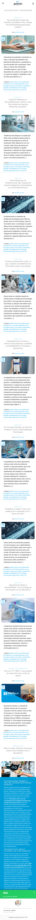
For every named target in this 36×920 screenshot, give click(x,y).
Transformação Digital (9, 89)
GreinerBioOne (7, 84)
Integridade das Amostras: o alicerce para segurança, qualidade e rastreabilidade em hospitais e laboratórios (18, 344)
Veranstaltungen (14, 668)
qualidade (6, 87)
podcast (12, 86)
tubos (17, 89)
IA (12, 84)
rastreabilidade (13, 87)
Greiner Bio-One (19, 32)
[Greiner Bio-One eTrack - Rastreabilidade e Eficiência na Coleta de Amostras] (18, 3)
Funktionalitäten (18, 746)
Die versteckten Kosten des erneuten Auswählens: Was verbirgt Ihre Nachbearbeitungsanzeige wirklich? (18, 23)
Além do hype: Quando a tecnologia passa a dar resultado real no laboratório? (18, 750)
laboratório (22, 84)
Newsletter (18, 17)
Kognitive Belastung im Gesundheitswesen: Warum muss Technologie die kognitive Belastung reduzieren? (18, 103)
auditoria (11, 82)
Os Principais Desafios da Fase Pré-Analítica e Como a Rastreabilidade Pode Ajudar (18, 429)
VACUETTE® (23, 89)
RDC (19, 87)
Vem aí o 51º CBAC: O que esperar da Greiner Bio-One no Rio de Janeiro (18, 673)
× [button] (34, 892)
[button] (3, 3)
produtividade (26, 86)
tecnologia (23, 87)
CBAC (16, 82)
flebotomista (25, 82)
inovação (15, 84)
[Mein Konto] (33, 3)
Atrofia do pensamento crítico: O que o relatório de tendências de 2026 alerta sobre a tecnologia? (18, 263)
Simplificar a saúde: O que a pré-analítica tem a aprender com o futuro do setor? (18, 511)
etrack (20, 82)
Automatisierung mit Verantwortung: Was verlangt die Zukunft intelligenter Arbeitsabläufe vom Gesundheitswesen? (18, 184)
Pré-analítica (18, 86)
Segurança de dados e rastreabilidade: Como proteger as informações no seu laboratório (18, 587)
